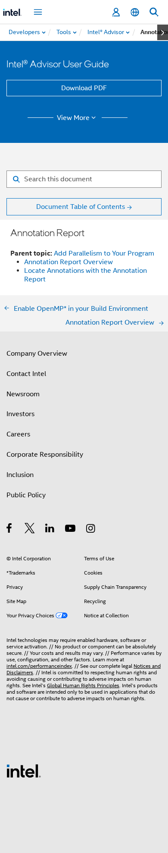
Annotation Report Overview (68, 262)
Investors (20, 414)
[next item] (162, 32)
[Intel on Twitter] (30, 529)
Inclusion (20, 475)
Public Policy (26, 495)
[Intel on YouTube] (71, 529)
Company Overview (36, 353)
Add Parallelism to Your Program (104, 253)
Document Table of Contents (80, 206)
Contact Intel (26, 374)
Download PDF (84, 88)
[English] (134, 12)
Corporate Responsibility (44, 454)
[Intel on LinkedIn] (50, 529)
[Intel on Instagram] (91, 529)
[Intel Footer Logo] (23, 770)
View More (73, 118)
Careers (18, 434)
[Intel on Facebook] (9, 529)
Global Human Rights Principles (83, 685)
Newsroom (23, 394)
